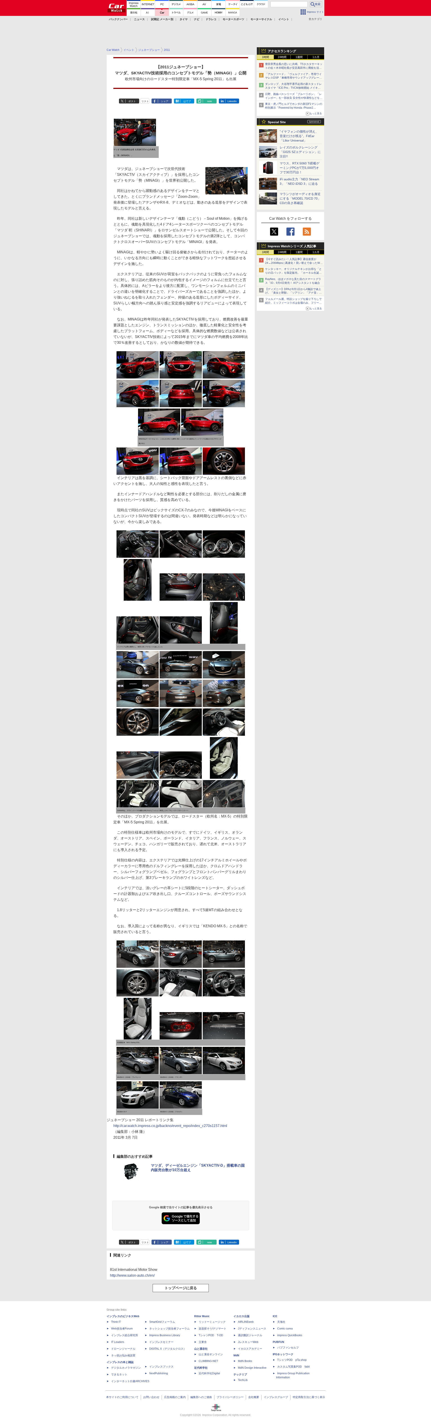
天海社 (281, 1321)
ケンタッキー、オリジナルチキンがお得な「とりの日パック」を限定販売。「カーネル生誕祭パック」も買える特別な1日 (293, 272)
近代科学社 (201, 1367)
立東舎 (203, 1342)
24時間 (282, 57)
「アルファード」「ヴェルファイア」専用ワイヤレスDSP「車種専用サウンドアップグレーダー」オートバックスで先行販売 (293, 78)
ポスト (132, 101)
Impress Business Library (164, 1335)
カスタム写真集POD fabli (293, 1366)
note (209, 101)
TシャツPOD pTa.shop (292, 1360)
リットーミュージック (212, 1321)
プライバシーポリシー (230, 1397)
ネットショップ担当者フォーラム (169, 1328)
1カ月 (315, 57)
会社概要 (253, 1397)
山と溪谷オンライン (211, 1354)
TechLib (243, 1380)
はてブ (187, 101)
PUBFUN (278, 1342)
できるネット (119, 1374)
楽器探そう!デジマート (212, 1328)
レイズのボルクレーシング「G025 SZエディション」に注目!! (300, 152)
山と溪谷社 (201, 1348)
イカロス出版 (241, 1316)
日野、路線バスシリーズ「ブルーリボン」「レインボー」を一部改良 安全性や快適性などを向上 (293, 97)
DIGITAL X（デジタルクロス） (167, 1348)
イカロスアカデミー (250, 1348)
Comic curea (285, 1328)
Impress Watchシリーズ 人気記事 (292, 246)
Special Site (277, 122)
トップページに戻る (181, 1288)
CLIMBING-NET (208, 1361)
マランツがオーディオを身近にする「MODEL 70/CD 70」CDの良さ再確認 (300, 198)
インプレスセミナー (161, 1342)
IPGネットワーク (283, 1354)
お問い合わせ (151, 1397)
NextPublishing (158, 1373)
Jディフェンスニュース (252, 1328)
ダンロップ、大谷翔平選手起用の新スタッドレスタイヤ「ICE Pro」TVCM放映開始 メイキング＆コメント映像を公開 (293, 87)
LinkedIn (232, 101)
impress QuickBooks (289, 1335)
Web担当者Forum (122, 1328)
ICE (275, 1316)
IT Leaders (117, 1342)
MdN (236, 1355)
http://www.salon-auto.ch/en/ (132, 1275)
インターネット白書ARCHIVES (130, 1381)
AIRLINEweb (246, 1321)
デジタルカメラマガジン (126, 1367)
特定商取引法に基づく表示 (309, 1397)
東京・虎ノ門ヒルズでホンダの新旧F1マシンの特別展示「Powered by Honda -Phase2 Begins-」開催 (293, 107)
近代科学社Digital (209, 1373)
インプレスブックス (161, 1366)
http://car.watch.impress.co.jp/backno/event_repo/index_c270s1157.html (170, 1126)
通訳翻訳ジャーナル (250, 1335)
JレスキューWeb (248, 1342)
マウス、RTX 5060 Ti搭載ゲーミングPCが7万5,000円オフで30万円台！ (299, 167)
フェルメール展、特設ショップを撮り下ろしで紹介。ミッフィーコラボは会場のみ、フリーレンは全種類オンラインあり (293, 302)
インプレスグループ (276, 1397)
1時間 (265, 57)
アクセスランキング (282, 51)
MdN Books (245, 1361)
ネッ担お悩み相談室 (123, 1355)
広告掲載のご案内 (175, 1397)
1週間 (299, 57)
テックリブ (240, 1374)
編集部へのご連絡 (201, 1397)
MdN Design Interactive (252, 1367)
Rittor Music (202, 1316)
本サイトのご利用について (122, 1397)
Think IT (116, 1321)
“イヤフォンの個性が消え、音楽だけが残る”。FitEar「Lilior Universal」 (299, 136)
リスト (145, 101)
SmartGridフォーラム (162, 1321)
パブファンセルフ (288, 1347)
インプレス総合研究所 (124, 1335)
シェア (164, 101)
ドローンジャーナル (123, 1348)
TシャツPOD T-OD (211, 1335)
